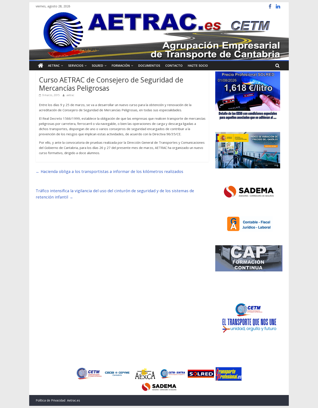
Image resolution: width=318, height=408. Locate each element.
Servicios (75, 65)
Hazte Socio (198, 65)
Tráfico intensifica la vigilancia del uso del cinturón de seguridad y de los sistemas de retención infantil (115, 194)
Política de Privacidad (50, 400)
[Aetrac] (40, 65)
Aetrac (54, 65)
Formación (121, 65)
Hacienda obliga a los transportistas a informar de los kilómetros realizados (109, 171)
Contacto (174, 65)
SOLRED (97, 65)
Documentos (149, 65)
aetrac (70, 95)
